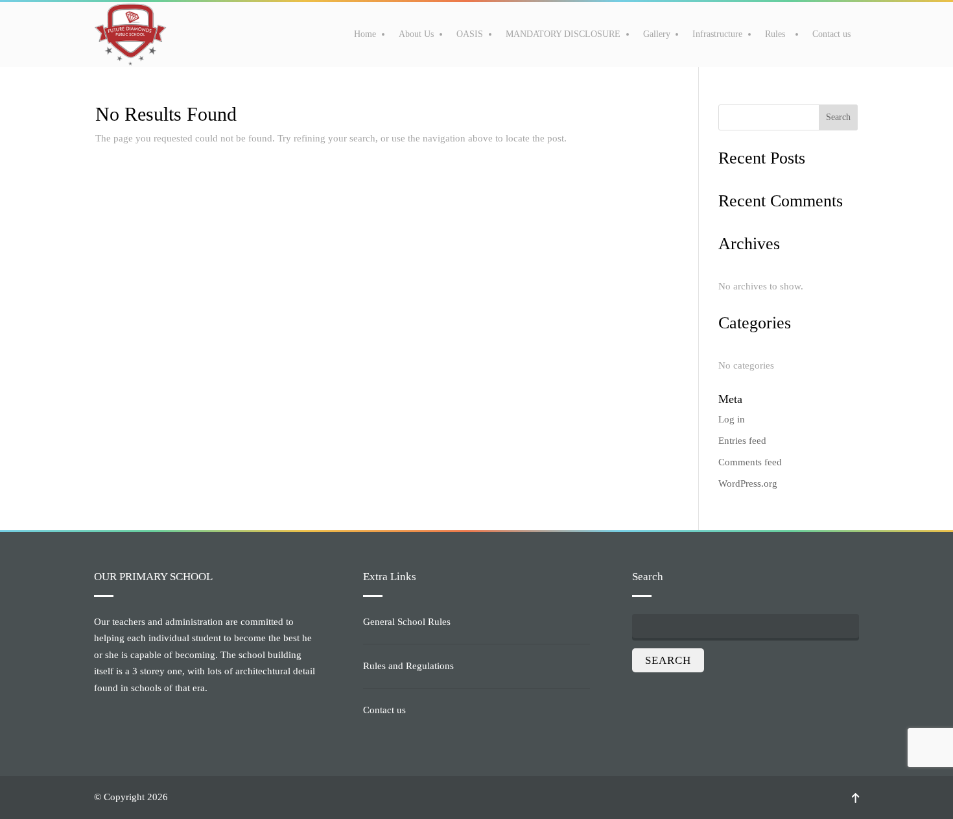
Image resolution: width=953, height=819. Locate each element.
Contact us (831, 34)
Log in (731, 419)
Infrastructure (717, 34)
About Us (416, 34)
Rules (775, 34)
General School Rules (407, 622)
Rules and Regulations (408, 666)
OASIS (469, 34)
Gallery (656, 34)
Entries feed (742, 440)
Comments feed (750, 462)
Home (365, 34)
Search (838, 117)
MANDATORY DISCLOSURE (563, 34)
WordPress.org (747, 483)
